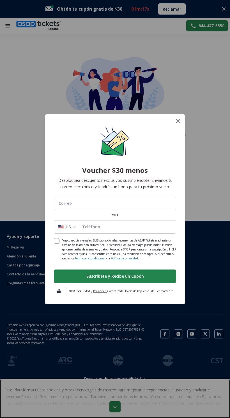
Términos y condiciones (90, 258)
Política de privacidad (124, 258)
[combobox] (115, 203)
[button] (67, 226)
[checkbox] (56, 241)
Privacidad (100, 291)
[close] (178, 121)
